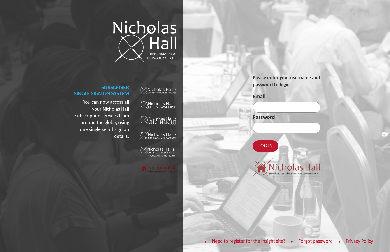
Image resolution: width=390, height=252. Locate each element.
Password (264, 117)
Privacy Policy (359, 241)
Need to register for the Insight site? (249, 241)
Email (259, 96)
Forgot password (315, 241)
